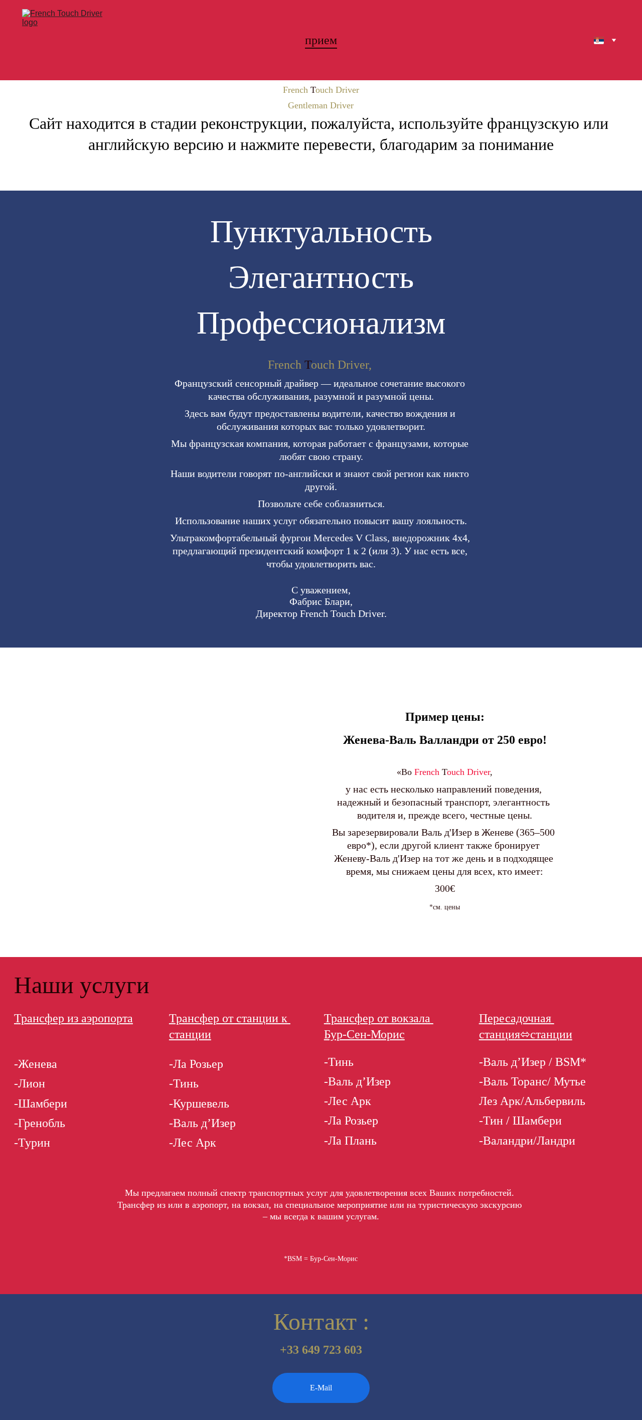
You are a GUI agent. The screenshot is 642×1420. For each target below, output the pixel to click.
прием (321, 40)
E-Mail (321, 1387)
